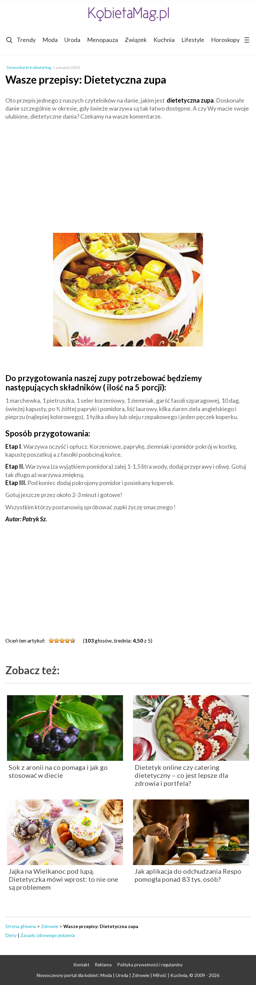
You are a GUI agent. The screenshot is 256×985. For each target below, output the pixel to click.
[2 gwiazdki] (56, 640)
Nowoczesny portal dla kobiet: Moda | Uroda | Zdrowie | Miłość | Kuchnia (112, 975)
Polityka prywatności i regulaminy (150, 964)
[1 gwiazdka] (51, 640)
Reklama (103, 964)
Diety (11, 935)
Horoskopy (225, 39)
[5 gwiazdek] (72, 640)
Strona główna (20, 926)
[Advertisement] (128, 174)
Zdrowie (49, 926)
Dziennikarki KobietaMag (29, 67)
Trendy (26, 39)
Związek (136, 39)
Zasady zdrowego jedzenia (47, 935)
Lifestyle (192, 39)
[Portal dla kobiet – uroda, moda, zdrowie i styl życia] (128, 14)
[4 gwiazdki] (67, 640)
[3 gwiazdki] (62, 640)
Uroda (72, 39)
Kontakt (81, 964)
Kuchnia (164, 39)
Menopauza (102, 39)
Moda (50, 39)
